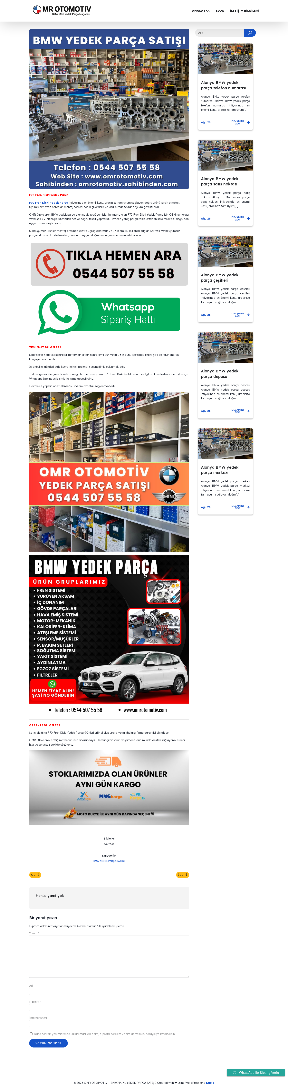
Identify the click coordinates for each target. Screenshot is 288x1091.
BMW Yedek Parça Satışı (109, 861)
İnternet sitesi (38, 1018)
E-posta (35, 1002)
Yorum (34, 933)
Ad (32, 986)
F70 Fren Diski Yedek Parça (48, 202)
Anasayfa (201, 10)
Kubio (210, 1083)
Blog (220, 10)
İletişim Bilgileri (244, 10)
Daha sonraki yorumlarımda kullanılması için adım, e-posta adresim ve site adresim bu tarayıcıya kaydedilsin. (104, 1034)
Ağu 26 (206, 122)
